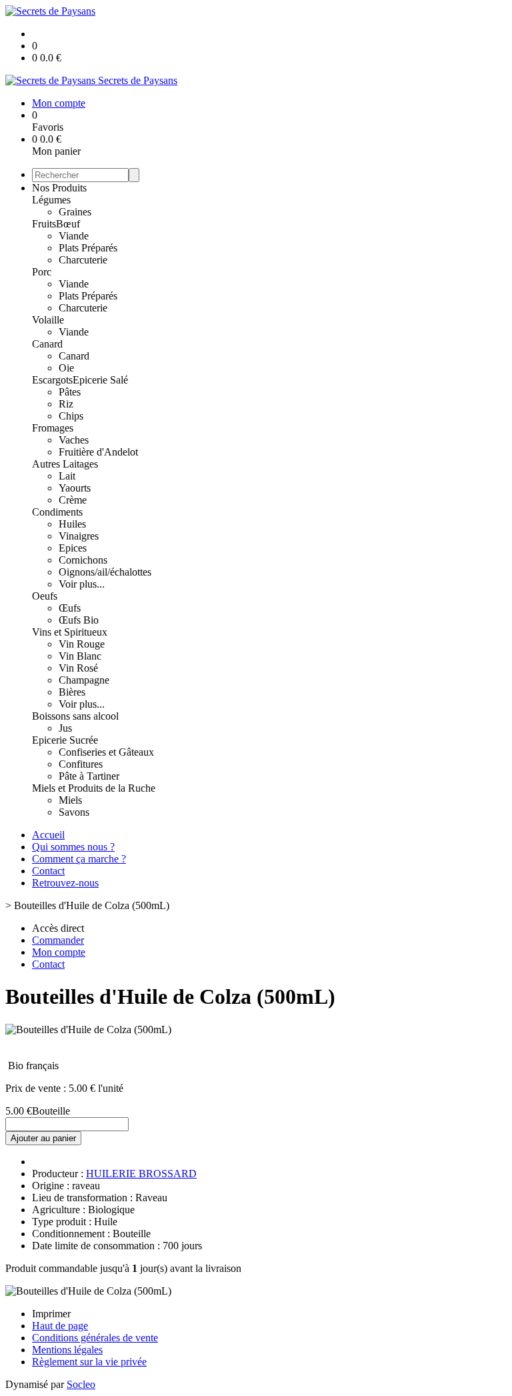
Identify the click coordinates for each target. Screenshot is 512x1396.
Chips (71, 416)
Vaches (74, 440)
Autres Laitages (65, 464)
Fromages (52, 428)
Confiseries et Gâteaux (106, 752)
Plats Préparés (88, 247)
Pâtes (70, 392)
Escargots (52, 380)
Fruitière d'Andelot (98, 452)
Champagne (84, 680)
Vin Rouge (82, 644)
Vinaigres (79, 536)
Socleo (81, 1384)
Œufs (70, 608)
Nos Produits (59, 187)
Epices (73, 548)
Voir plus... (82, 584)
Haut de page (60, 1325)
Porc (41, 271)
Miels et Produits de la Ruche (93, 788)
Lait (67, 476)
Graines (75, 211)
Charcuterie (83, 259)
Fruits (44, 223)
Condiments (57, 512)
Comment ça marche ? (79, 858)
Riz (66, 404)
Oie (66, 368)
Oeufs (44, 596)
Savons (74, 812)
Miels (70, 800)
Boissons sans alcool (75, 716)
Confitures (81, 764)
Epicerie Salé (100, 380)
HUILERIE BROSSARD (141, 1173)
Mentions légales (67, 1349)
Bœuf (68, 223)
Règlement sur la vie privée (89, 1361)
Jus (65, 728)
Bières (72, 692)
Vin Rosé (78, 668)
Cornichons (83, 560)
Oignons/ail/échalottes (105, 572)
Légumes (51, 199)
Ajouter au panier (43, 1138)
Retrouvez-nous (65, 882)
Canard (47, 344)
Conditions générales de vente (95, 1337)
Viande (74, 235)
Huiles (72, 524)
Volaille (48, 319)
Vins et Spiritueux (69, 632)
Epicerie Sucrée (65, 740)
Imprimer (51, 1313)
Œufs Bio (79, 620)
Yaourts (75, 488)
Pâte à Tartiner (89, 776)
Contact (48, 870)
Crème (73, 500)
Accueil (48, 834)
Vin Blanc (80, 656)
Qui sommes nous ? (73, 846)
